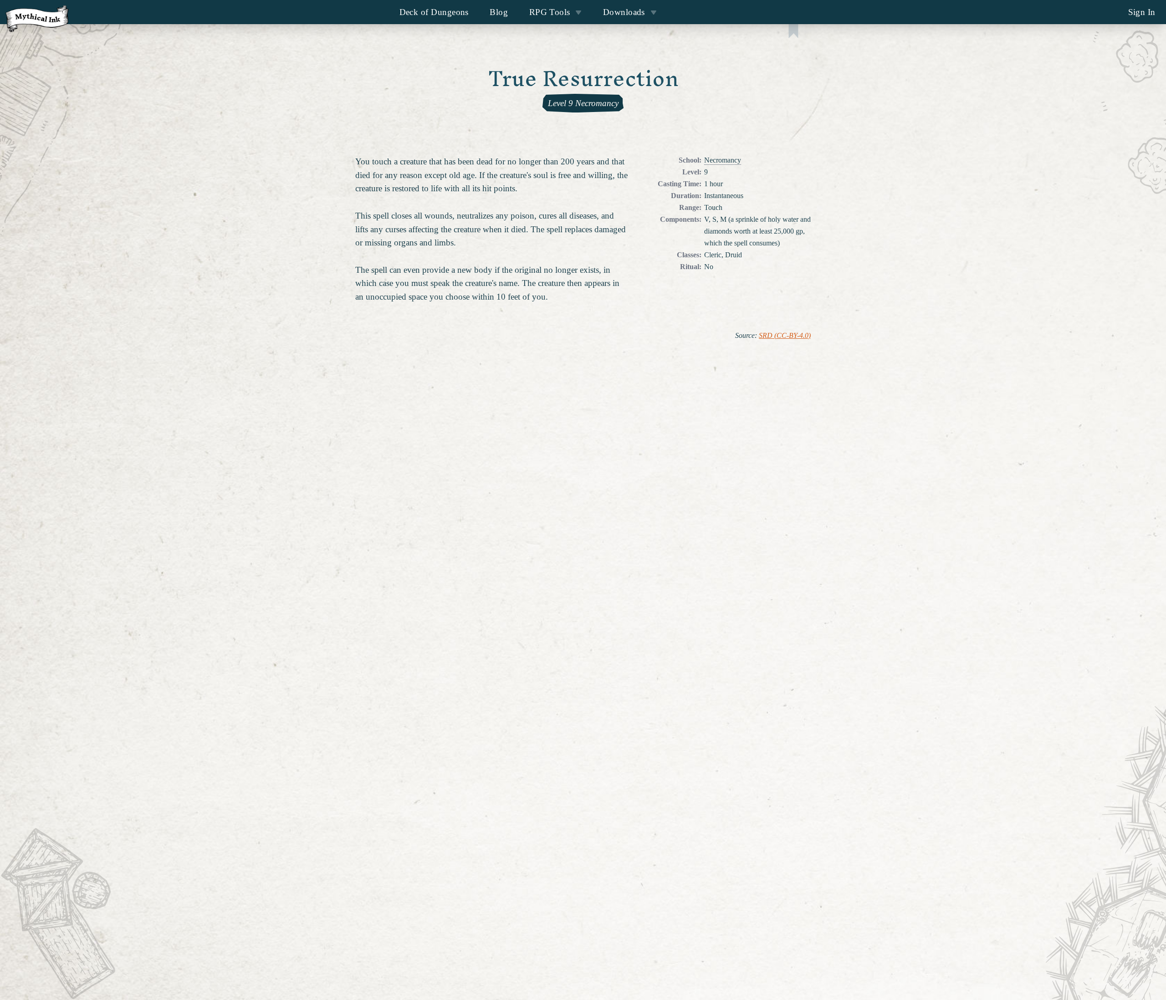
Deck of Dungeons (434, 12)
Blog (499, 12)
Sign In (1142, 12)
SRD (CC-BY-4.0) (785, 336)
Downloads (624, 12)
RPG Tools (549, 12)
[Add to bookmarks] (793, 32)
